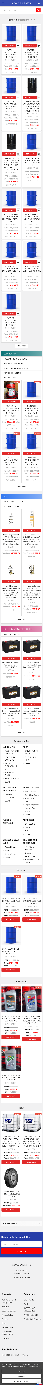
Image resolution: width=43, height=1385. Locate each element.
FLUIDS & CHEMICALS (32, 1319)
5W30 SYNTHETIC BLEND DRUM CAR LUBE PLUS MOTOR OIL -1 (32, 217)
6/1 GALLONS (30, 824)
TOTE (27, 831)
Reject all (21, 1376)
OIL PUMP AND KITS (11, 506)
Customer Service (9, 1311)
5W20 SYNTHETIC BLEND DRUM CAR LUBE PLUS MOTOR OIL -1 (11, 269)
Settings (21, 1371)
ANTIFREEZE (28, 820)
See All (7, 782)
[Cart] (39, 3)
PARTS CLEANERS (31, 787)
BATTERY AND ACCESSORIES (18, 629)
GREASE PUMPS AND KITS (14, 502)
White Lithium (10, 854)
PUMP (6, 496)
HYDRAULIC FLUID (11, 377)
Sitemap (5, 1338)
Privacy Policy (7, 1315)
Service (5, 1319)
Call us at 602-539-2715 (21, 1277)
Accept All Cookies (21, 1381)
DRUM (27, 827)
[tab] (21, 353)
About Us (5, 1307)
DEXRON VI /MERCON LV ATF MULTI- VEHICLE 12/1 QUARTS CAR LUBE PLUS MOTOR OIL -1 (31, 1019)
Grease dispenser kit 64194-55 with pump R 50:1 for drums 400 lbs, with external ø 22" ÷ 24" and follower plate (11, 539)
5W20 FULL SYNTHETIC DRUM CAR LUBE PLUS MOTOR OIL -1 (32, 53)
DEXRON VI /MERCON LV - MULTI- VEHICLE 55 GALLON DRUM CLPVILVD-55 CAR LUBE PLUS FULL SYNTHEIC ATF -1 (11, 164)
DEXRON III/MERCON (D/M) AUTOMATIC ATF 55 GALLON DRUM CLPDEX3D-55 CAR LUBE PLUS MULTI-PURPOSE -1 (32, 107)
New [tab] (33, 19)
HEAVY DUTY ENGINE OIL (13, 363)
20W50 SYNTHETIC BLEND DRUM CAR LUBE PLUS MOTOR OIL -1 (32, 269)
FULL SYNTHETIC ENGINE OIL (15, 359)
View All (25, 1355)
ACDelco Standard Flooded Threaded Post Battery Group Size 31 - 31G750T (32, 712)
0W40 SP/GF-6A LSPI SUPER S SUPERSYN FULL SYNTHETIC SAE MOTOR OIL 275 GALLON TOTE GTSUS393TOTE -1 (32, 1141)
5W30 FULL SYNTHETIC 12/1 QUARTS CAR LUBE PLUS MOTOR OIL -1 (11, 1077)
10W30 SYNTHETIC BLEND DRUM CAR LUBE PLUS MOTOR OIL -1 (11, 217)
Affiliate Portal (7, 1327)
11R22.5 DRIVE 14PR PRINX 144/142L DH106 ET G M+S (11, 1193)
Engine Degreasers (32, 804)
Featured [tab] (12, 19)
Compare (18, 45)
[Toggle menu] (3, 3)
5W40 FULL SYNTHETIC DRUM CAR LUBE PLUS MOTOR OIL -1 (11, 321)
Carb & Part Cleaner (32, 795)
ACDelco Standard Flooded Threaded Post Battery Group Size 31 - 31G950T (11, 712)
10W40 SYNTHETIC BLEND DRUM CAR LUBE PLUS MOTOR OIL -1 (32, 161)
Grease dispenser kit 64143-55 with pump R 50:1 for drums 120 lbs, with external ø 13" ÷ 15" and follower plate (31, 539)
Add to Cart (9, 46)
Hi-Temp (8, 850)
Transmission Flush (32, 859)
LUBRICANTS (10, 353)
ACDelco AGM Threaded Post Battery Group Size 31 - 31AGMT (11, 664)
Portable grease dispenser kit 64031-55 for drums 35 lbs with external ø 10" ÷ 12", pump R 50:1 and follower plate (11, 591)
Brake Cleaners (30, 791)
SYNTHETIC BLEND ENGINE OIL (16, 368)
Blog (4, 1323)
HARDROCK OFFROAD (10, 1355)
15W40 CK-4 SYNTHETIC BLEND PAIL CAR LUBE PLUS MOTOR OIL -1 (11, 409)
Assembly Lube (11, 847)
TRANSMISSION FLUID (12, 373)
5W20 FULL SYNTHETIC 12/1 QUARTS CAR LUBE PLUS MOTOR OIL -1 (11, 1018)
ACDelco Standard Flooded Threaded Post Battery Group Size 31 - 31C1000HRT (32, 665)
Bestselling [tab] (23, 19)
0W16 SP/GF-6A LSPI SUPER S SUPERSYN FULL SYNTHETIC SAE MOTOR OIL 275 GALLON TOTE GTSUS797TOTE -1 (11, 1141)
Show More (21, 346)
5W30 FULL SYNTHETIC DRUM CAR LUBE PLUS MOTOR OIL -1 (11, 53)
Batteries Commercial (12, 634)
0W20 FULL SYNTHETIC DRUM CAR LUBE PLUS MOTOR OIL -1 (11, 105)
